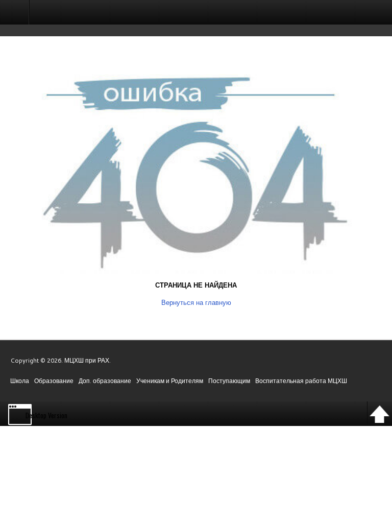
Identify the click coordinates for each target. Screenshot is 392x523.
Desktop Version (46, 415)
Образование (54, 380)
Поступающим (229, 380)
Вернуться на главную (196, 302)
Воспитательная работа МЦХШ (301, 380)
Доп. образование (105, 380)
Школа (19, 380)
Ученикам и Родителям (169, 380)
